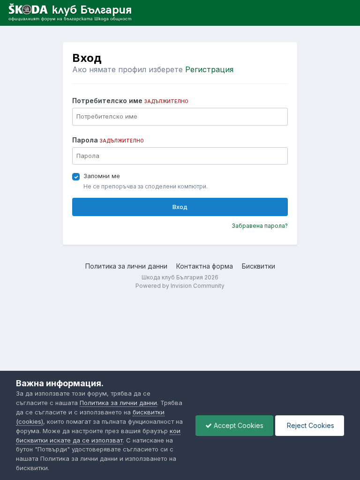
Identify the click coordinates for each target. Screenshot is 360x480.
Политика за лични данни (126, 266)
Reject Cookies (309, 425)
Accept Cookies (237, 425)
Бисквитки (258, 266)
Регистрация (209, 69)
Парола (108, 140)
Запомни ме (101, 176)
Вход (180, 206)
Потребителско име (130, 101)
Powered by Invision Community (180, 285)
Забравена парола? (260, 225)
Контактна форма (204, 266)
